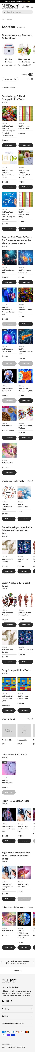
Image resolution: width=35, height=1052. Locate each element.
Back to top (17, 970)
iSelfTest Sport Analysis (7, 614)
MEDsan (8, 1044)
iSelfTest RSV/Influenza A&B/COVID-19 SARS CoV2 (23, 934)
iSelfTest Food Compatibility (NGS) (23, 214)
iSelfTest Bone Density (7, 560)
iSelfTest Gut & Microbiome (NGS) (25, 390)
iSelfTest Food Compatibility (23, 127)
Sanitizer (9, 19)
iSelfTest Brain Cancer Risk (7, 390)
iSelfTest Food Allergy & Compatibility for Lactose (8, 215)
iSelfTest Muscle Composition (24, 614)
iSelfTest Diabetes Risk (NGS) (7, 506)
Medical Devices (8, 60)
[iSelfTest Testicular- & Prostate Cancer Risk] (9, 295)
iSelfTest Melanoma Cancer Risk (25, 309)
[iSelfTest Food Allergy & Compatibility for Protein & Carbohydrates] (9, 113)
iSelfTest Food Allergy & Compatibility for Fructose (24, 173)
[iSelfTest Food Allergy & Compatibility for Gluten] (9, 157)
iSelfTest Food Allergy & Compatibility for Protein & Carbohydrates (8, 130)
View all (4, 102)
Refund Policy (21, 1047)
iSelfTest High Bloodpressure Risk (23, 828)
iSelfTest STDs (7, 463)
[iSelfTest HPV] (9, 413)
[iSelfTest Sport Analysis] (9, 600)
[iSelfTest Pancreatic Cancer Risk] (25, 336)
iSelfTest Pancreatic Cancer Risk (25, 351)
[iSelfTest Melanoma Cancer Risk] (25, 295)
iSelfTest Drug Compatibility (23, 697)
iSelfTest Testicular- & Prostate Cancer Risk (8, 310)
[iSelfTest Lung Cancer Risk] (9, 336)
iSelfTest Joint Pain (23, 560)
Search (4, 1047)
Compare (24, 74)
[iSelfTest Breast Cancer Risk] (25, 257)
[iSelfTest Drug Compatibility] (24, 684)
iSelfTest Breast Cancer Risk (24, 271)
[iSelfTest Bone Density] (9, 547)
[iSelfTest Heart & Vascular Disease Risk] (9, 814)
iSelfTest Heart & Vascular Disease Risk (8, 828)
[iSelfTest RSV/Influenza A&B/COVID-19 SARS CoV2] (24, 919)
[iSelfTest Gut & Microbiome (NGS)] (25, 376)
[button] (27, 7)
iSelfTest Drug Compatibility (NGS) (7, 698)
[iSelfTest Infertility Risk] (9, 768)
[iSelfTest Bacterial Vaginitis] (25, 413)
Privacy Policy (11, 1047)
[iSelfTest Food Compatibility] (25, 113)
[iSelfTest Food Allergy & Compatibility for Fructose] (25, 157)
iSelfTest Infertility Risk (7, 781)
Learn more (28, 1)
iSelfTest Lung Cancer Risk (7, 350)
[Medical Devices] (8, 49)
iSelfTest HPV (7, 426)
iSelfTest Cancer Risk (8, 271)
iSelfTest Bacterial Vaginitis (25, 427)
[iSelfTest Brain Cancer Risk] (9, 376)
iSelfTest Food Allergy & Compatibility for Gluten (8, 173)
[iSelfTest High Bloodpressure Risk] (24, 814)
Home (3, 19)
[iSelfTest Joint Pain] (24, 547)
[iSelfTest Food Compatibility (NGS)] (25, 199)
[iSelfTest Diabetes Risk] (24, 492)
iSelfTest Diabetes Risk (23, 505)
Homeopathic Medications (24, 60)
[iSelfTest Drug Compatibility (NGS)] (9, 684)
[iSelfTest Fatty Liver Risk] (24, 872)
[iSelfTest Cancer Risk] (9, 257)
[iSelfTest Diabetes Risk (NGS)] (9, 492)
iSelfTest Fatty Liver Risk (23, 885)
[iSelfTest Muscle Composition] (25, 600)
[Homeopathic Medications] (24, 49)
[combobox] (17, 12)
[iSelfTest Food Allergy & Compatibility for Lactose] (9, 199)
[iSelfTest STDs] (9, 450)
